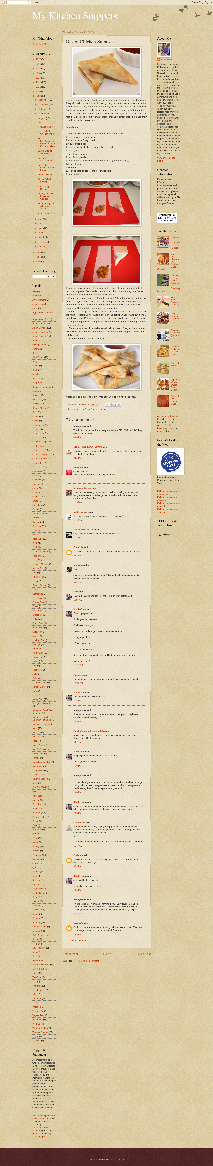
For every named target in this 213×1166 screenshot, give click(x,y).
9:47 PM (77, 555)
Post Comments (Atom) (87, 961)
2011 (38, 87)
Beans (35, 365)
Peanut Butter (39, 817)
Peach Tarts (43, 122)
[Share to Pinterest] (119, 405)
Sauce (35, 914)
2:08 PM (77, 792)
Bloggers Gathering (41, 387)
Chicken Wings (39, 441)
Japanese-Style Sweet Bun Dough (175, 384)
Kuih (34, 691)
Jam (34, 665)
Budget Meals (39, 408)
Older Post (143, 954)
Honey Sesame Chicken (175, 316)
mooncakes (38, 753)
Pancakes (37, 796)
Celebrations (38, 425)
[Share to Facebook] (116, 405)
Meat (34, 728)
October (42, 109)
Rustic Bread (38, 893)
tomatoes (36, 998)
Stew (34, 956)
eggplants (37, 556)
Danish (35, 518)
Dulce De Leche (40, 551)
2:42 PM (77, 700)
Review (35, 871)
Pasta (35, 808)
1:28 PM (77, 537)
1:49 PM (77, 934)
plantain (36, 833)
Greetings (37, 610)
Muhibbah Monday (41, 762)
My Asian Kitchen (82, 488)
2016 (38, 64)
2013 (38, 78)
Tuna (34, 1002)
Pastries (104, 409)
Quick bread (38, 863)
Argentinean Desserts (42, 312)
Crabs (35, 501)
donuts (35, 534)
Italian (35, 661)
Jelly (34, 674)
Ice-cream (37, 649)
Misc (34, 741)
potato (35, 842)
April (40, 232)
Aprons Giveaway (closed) (175, 333)
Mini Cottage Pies (46, 213)
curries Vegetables (41, 513)
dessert (36, 522)
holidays (36, 644)
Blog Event (37, 382)
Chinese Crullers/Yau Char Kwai (175, 350)
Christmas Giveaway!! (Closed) (175, 242)
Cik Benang (79, 822)
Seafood (36, 922)
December (43, 100)
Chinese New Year (41, 454)
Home (107, 954)
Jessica (77, 675)
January (42, 246)
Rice (34, 876)
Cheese (36, 429)
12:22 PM (78, 665)
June (41, 223)
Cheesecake (38, 433)
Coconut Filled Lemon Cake (175, 400)
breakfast (36, 399)
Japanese (37, 670)
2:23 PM (77, 813)
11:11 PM (77, 478)
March (41, 237)
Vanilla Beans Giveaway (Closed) (175, 301)
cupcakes (37, 505)
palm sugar (37, 791)
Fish (34, 581)
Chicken (36, 437)
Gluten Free (38, 602)
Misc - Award (38, 745)
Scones (36, 918)
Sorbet (35, 939)
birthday (36, 374)
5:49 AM (77, 582)
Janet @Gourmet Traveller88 (88, 731)
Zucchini (36, 1040)
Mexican (36, 732)
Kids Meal (37, 678)
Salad (35, 897)
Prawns (36, 850)
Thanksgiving (38, 990)
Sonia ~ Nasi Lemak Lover (87, 447)
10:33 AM (78, 913)
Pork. (35, 838)
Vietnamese (38, 1024)
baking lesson (39, 344)
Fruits (35, 589)
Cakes (35, 416)
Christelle (78, 855)
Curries (35, 509)
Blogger (121, 1159)
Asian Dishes (38, 328)
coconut (36, 484)
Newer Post (70, 954)
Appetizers (78, 409)
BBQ (34, 361)
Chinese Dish (38, 450)
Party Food (37, 804)
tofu (34, 994)
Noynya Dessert (40, 779)
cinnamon (37, 471)
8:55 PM (77, 458)
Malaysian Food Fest (42, 703)
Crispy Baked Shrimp (44, 180)
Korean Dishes (39, 687)
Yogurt (35, 1036)
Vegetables (37, 1015)
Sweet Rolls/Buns (41, 964)
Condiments (38, 492)
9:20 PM (77, 890)
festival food (38, 568)
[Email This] (106, 405)
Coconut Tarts (175, 364)
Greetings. (37, 615)
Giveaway (37, 598)
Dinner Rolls (38, 530)
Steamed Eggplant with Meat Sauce (47, 206)
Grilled (35, 619)
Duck (34, 547)
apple (35, 308)
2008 (38, 252)
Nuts (34, 783)
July (40, 219)
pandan (35, 800)
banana (35, 349)
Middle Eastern (39, 736)
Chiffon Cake (38, 446)
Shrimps (36, 931)
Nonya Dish (38, 770)
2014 (38, 73)
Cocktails (36, 479)
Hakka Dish (38, 627)
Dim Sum (36, 526)
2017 (38, 59)
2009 (38, 96)
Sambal (36, 905)
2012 (38, 82)
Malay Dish (37, 699)
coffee (35, 488)
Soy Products (39, 948)
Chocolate (37, 463)
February (43, 242)
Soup (34, 943)
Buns (34, 412)
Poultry (35, 846)
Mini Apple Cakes (46, 127)
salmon (35, 901)
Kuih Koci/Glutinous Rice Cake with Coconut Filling (46, 142)
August (42, 118)
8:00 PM (77, 437)
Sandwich (37, 909)
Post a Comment (78, 940)
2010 (38, 91)
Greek (35, 606)
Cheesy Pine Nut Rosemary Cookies (46, 196)
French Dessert (39, 585)
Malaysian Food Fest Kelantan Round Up (42, 718)
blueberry (36, 391)
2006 (38, 261)
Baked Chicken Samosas (45, 152)
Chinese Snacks (40, 458)
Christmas (37, 467)
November (43, 104)
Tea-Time (36, 977)
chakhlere (78, 467)
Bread (35, 395)
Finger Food (38, 577)
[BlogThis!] (110, 405)
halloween (37, 632)
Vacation (36, 1007)
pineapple (37, 829)
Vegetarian (37, 1019)
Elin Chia (78, 547)
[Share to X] (113, 405)
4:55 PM (77, 721)
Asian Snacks (91, 409)
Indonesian (37, 657)
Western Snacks (40, 1032)
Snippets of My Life (41, 44)
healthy (35, 636)
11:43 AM (77, 846)
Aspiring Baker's (40, 340)
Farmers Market (40, 564)
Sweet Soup (38, 969)
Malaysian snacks (41, 724)
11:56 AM (77, 600)
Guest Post (37, 623)
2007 (38, 257)
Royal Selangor (39, 888)
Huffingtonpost (39, 1136)
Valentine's (37, 1011)
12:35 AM (78, 502)
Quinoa (35, 867)
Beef (34, 370)
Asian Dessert (39, 323)
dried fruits (37, 539)
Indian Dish (37, 653)
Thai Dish (37, 986)
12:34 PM (78, 683)
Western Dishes (40, 1028)
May (40, 228)
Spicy (35, 952)
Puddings (36, 855)
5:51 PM (77, 866)
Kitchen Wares (39, 682)
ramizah (77, 565)
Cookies (36, 496)
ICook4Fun (79, 609)
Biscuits (36, 378)
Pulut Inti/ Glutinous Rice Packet (46, 168)
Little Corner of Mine (84, 529)
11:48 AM (77, 520)
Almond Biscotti (45, 174)
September (44, 113)
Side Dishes (38, 935)
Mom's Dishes (39, 749)
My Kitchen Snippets (74, 15)
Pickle (35, 821)
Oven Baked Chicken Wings (46, 132)
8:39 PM (77, 766)
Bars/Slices (38, 357)
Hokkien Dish (38, 640)
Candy (35, 420)
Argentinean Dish (40, 319)
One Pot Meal (39, 787)
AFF (34, 291)
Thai (34, 981)
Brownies (36, 403)
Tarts (34, 973)
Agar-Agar (37, 295)
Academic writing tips (167, 416)
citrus (35, 475)
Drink (34, 543)
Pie (34, 825)
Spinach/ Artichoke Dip (45, 159)
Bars (34, 353)
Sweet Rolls (38, 960)
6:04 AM (77, 742)
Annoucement (39, 300)
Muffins (36, 758)
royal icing (37, 884)
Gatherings (37, 594)
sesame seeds (39, 926)
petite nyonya (80, 512)
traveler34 (78, 923)
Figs (34, 572)
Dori (75, 591)
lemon (35, 695)
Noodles (36, 774)
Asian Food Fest (40, 332)
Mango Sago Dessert (44, 187)
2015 (38, 68)
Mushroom (37, 766)
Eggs (34, 560)
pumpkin (36, 859)
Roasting (36, 880)
